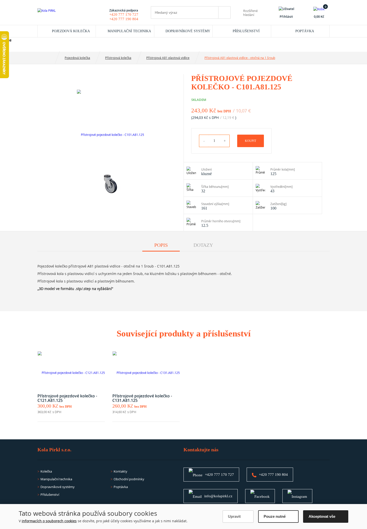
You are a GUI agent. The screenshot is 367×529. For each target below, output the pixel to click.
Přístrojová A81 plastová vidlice (167, 58)
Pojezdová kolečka (71, 31)
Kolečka (46, 471)
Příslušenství (246, 31)
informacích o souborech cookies (49, 521)
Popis (161, 245)
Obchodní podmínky (129, 479)
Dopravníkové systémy (188, 31)
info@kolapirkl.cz (218, 496)
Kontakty (120, 471)
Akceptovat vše (322, 516)
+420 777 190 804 (123, 19)
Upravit (234, 516)
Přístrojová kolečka (118, 58)
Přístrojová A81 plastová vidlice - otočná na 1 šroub (239, 58)
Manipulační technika (129, 31)
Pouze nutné (275, 516)
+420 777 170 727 (123, 14)
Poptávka (304, 31)
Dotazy (203, 245)
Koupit (250, 141)
